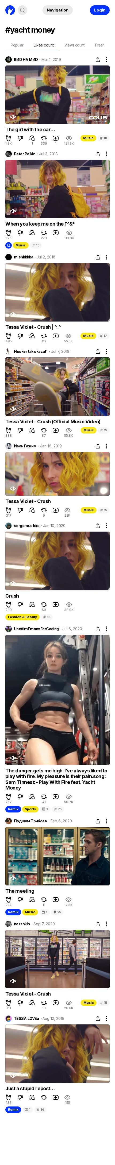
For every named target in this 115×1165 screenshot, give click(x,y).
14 (40, 1109)
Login (99, 10)
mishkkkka (23, 257)
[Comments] (32, 138)
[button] (8, 138)
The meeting (19, 891)
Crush (12, 596)
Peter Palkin (24, 154)
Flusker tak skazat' (30, 351)
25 (57, 912)
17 (103, 336)
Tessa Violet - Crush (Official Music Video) (53, 421)
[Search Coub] (22, 10)
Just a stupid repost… (30, 1088)
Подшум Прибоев (30, 821)
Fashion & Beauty (22, 617)
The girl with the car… (30, 129)
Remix (13, 809)
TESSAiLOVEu (26, 1018)
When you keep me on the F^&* (40, 224)
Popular (17, 45)
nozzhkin (22, 924)
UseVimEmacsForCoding (36, 629)
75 (58, 809)
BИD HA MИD (26, 59)
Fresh (99, 45)
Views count (74, 45)
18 (103, 138)
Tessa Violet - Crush (28, 501)
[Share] (98, 59)
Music (88, 138)
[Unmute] (13, 117)
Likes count (44, 45)
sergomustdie (26, 526)
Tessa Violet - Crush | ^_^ (33, 327)
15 (35, 245)
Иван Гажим (25, 446)
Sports (30, 809)
